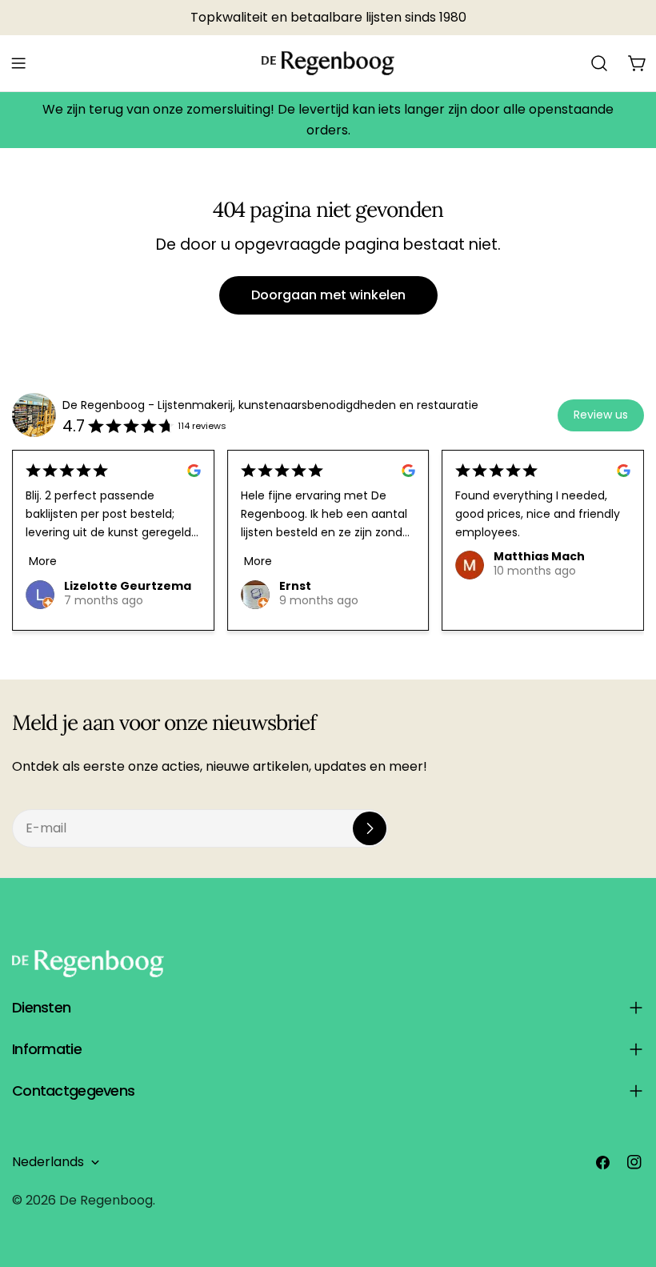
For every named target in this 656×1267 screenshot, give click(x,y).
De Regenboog (106, 1200)
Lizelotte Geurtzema (127, 585)
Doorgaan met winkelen (328, 295)
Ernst (295, 585)
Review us (601, 415)
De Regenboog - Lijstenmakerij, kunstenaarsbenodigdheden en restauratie (270, 405)
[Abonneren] (369, 828)
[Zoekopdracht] (599, 63)
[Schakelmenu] (18, 63)
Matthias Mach (539, 556)
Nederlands (48, 1162)
